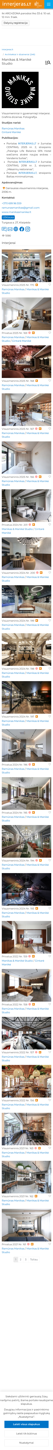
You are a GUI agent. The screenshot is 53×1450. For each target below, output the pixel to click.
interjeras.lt (7, 49)
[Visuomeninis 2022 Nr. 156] (26, 1081)
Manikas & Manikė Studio (17, 529)
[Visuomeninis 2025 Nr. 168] (26, 361)
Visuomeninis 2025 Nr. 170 (18, 285)
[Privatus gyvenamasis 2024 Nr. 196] (26, 745)
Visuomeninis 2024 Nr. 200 (18, 572)
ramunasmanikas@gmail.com (21, 207)
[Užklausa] (5, 231)
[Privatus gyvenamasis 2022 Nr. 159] (26, 937)
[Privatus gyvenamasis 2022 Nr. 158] (26, 985)
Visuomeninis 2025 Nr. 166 (18, 476)
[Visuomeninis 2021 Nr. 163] (26, 1129)
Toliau (34, 1259)
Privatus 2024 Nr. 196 (14, 764)
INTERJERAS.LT (27, 143)
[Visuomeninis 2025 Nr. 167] (26, 409)
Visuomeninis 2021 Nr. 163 (17, 1148)
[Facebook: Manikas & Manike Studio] (22, 231)
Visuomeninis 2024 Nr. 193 (18, 908)
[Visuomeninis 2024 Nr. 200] (26, 553)
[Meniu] (48, 4)
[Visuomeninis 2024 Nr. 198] (26, 649)
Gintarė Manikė (11, 132)
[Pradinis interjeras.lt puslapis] (22, 4)
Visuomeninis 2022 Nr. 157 (18, 1052)
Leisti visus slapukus (26, 1424)
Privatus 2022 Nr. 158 (14, 1004)
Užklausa (8, 217)
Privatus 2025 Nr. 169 (14, 333)
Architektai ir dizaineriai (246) (20, 54)
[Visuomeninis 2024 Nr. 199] (26, 601)
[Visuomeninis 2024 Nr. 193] (26, 889)
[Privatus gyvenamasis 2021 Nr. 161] (26, 1225)
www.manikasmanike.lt (16, 212)
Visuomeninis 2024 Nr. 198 (18, 668)
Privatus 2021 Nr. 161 (14, 1244)
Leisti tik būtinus (26, 1433)
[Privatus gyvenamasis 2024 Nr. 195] (26, 793)
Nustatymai (26, 1442)
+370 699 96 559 (11, 203)
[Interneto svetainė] (16, 231)
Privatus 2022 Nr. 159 (14, 956)
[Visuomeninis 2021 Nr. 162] (26, 1177)
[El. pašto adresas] (11, 231)
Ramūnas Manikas (13, 128)
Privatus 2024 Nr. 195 (14, 812)
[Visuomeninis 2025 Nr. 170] (26, 265)
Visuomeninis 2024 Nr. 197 (18, 716)
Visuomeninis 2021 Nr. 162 (17, 1196)
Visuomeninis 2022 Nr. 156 (18, 1100)
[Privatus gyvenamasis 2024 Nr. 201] (26, 505)
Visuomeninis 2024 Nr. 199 (18, 620)
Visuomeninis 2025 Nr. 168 (18, 380)
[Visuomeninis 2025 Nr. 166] (26, 457)
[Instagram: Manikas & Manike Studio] (28, 231)
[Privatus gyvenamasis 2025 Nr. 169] (26, 313)
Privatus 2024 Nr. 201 (15, 524)
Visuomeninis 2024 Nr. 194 (18, 860)
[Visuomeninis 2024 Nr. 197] (26, 697)
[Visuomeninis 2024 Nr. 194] (26, 841)
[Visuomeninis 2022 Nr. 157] (26, 1033)
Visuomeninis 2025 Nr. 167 (18, 428)
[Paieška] (46, 63)
